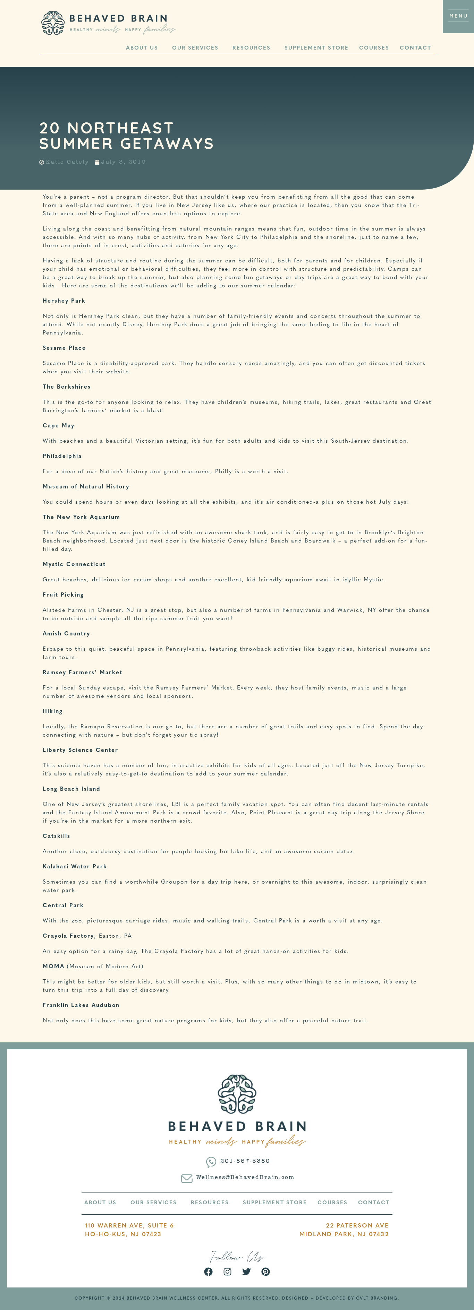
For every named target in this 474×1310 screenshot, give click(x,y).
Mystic (373, 580)
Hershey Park (99, 316)
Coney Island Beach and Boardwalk (282, 541)
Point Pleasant (272, 813)
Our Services (195, 48)
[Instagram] (227, 1272)
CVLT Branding (377, 1298)
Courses (374, 48)
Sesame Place (63, 363)
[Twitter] (246, 1272)
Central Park (273, 921)
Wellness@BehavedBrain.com (245, 1177)
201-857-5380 (245, 1161)
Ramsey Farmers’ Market (194, 688)
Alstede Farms (65, 610)
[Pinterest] (265, 1272)
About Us (142, 48)
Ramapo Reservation (112, 727)
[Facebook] (208, 1272)
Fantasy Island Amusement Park (117, 813)
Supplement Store (317, 48)
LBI (176, 804)
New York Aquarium (86, 533)
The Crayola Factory (172, 951)
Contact (415, 48)
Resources (251, 48)
